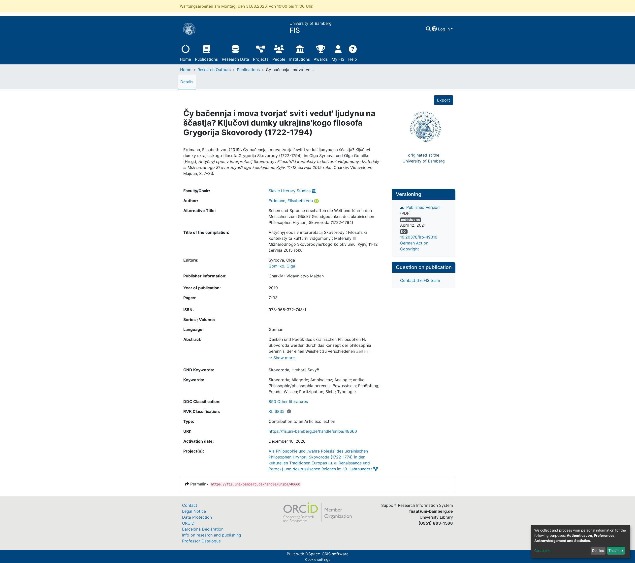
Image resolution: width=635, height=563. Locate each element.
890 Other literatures (288, 401)
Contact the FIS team (420, 280)
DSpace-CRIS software (327, 553)
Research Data (235, 59)
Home (185, 59)
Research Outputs (214, 69)
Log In (444, 29)
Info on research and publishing (211, 535)
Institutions (299, 59)
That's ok (615, 550)
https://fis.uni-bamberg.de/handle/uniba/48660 (313, 431)
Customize (542, 550)
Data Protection (197, 517)
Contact (189, 505)
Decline (598, 550)
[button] (434, 29)
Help (352, 59)
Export (443, 100)
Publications (206, 59)
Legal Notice (194, 511)
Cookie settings (317, 559)
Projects (260, 59)
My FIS (338, 59)
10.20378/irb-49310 (418, 237)
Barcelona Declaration (202, 529)
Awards (321, 59)
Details (186, 81)
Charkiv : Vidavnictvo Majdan (296, 275)
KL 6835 (277, 411)
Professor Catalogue (201, 540)
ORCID (188, 523)
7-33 (273, 297)
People (278, 59)
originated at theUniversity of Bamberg (424, 158)
